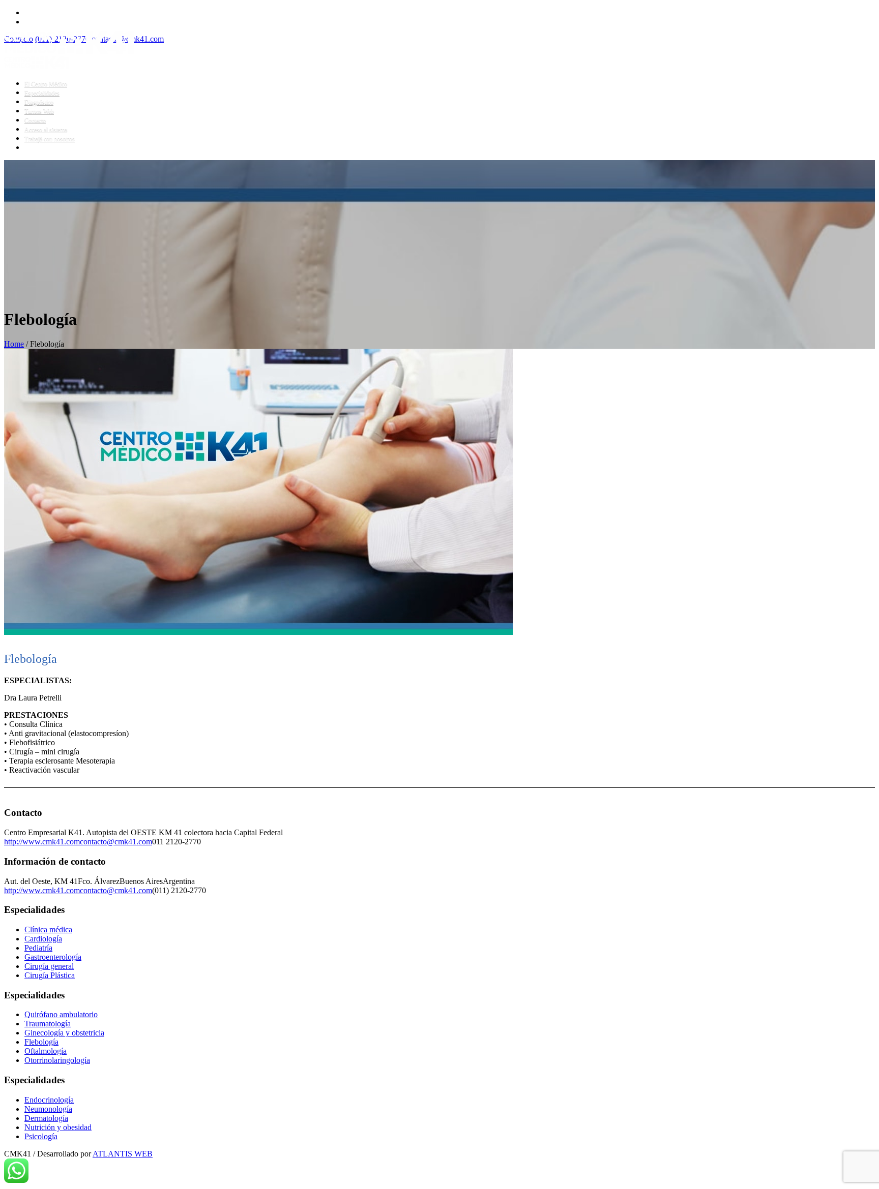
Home (14, 344)
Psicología (40, 1136)
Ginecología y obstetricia (64, 1032)
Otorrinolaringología (57, 1060)
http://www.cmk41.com (42, 841)
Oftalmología (45, 1051)
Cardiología (43, 938)
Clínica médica (48, 929)
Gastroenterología (52, 957)
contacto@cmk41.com (116, 841)
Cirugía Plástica (49, 975)
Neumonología (48, 1109)
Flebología (41, 1042)
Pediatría (38, 947)
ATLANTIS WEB (123, 1153)
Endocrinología (49, 1099)
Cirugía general (49, 966)
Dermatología (46, 1118)
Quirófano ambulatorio (61, 1014)
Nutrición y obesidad (58, 1127)
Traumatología (47, 1023)
